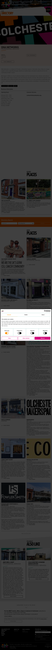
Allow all (42, 338)
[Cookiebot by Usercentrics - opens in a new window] (45, 311)
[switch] (19, 333)
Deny (9, 338)
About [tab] (43, 314)
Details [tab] (26, 314)
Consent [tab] (9, 314)
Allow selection (26, 338)
